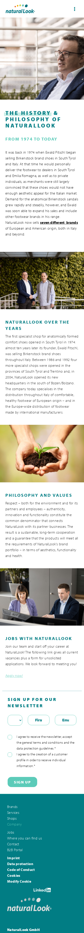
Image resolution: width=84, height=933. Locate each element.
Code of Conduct (23, 867)
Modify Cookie (20, 879)
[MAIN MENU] (75, 9)
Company (16, 820)
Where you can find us (28, 834)
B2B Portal (16, 846)
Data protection (22, 861)
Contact (14, 840)
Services (14, 807)
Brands (13, 801)
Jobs (11, 828)
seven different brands (59, 222)
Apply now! (14, 675)
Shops (13, 814)
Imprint (14, 854)
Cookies (14, 873)
